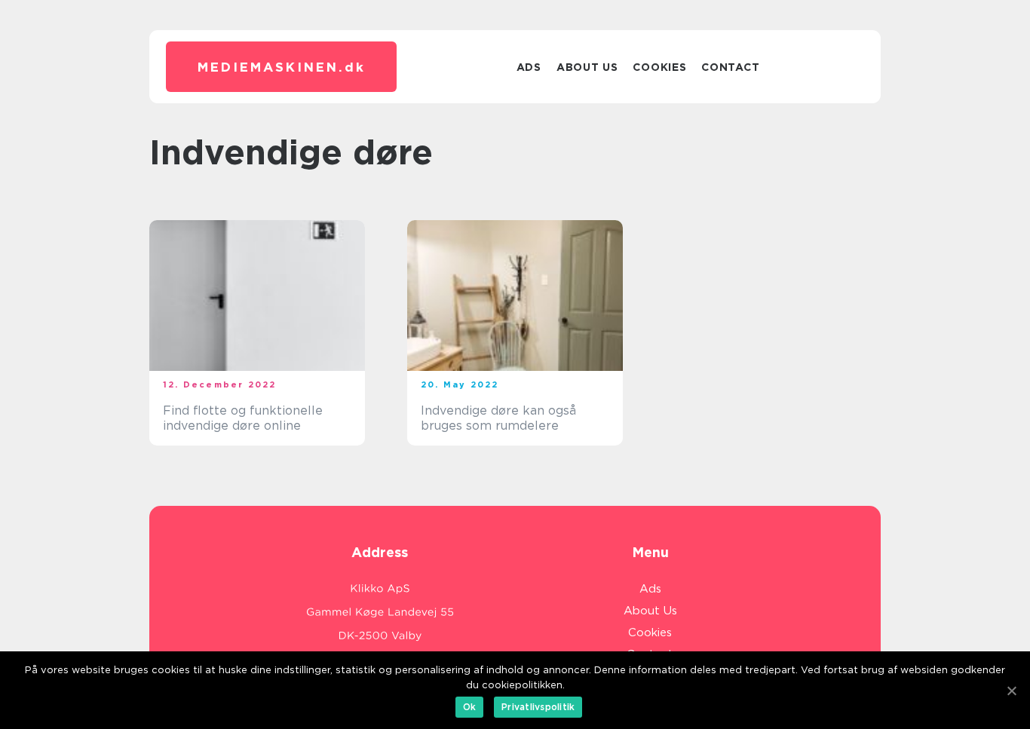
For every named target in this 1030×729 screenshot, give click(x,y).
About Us (587, 67)
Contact (730, 67)
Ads (529, 67)
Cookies (659, 67)
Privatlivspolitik (538, 706)
